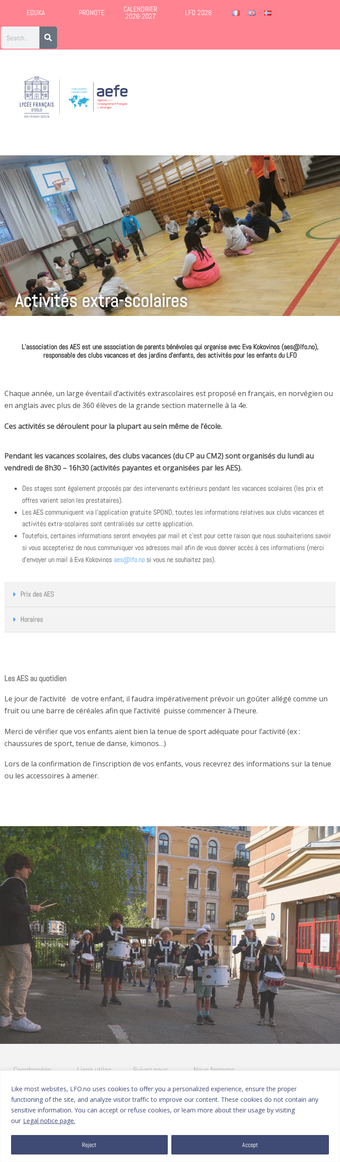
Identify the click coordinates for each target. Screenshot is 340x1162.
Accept (250, 1145)
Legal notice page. (49, 1120)
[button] (314, 97)
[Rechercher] (48, 38)
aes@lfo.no (129, 559)
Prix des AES (37, 594)
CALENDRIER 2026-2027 (140, 12)
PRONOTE (91, 12)
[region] (170, 1116)
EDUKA (36, 12)
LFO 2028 (198, 12)
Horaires (31, 619)
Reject (89, 1145)
